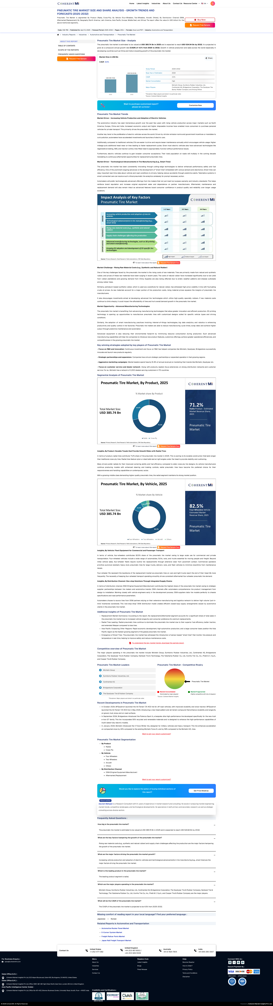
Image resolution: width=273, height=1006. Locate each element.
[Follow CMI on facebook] (238, 962)
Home (131, 3)
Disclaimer (186, 977)
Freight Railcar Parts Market (113, 936)
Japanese (101, 919)
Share (210, 58)
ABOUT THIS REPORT (69, 41)
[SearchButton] (213, 3)
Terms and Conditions (190, 973)
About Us (166, 3)
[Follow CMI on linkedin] (230, 962)
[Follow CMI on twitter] (234, 962)
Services (95, 969)
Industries (156, 3)
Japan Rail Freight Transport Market (116, 940)
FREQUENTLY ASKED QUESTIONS (71, 54)
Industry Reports (68, 35)
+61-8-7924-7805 (170, 952)
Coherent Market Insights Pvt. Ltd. (260, 1004)
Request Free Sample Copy (170, 263)
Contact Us (177, 3)
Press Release (142, 969)
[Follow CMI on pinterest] (242, 962)
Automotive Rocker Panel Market (115, 928)
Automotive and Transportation (102, 35)
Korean (114, 919)
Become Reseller (188, 962)
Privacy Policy (187, 969)
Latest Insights (143, 3)
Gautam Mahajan (106, 804)
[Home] (68, 3)
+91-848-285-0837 (206, 952)
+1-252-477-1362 (96, 952)
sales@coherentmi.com (12, 962)
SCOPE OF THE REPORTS (68, 50)
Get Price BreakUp (201, 791)
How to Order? (187, 966)
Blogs (139, 966)
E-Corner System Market (112, 932)
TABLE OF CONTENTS (66, 46)
